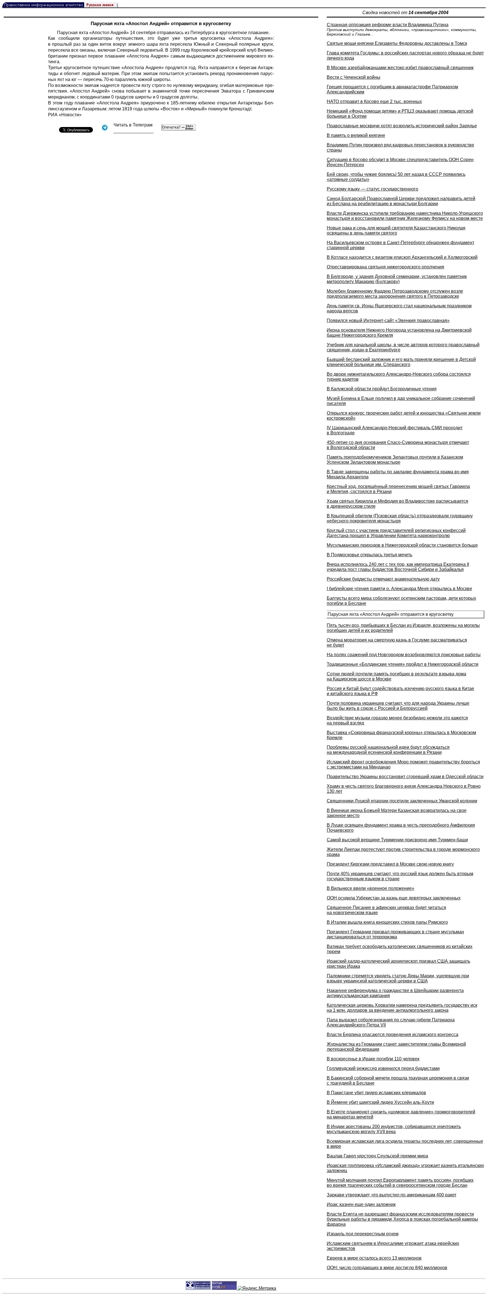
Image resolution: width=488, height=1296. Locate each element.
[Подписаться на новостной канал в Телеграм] (134, 131)
